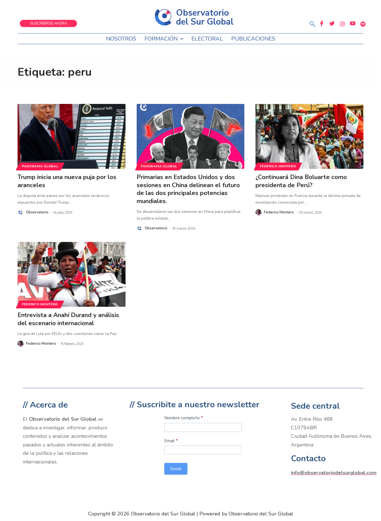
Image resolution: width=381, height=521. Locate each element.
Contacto (308, 458)
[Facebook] (322, 24)
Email (171, 441)
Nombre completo (183, 418)
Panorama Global (40, 166)
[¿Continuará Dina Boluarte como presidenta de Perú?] (309, 136)
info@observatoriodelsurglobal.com (334, 472)
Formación (161, 38)
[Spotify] (363, 24)
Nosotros (121, 38)
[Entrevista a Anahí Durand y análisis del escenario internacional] (72, 274)
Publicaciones (253, 38)
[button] (312, 24)
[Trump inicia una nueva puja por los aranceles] (72, 136)
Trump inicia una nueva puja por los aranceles (67, 181)
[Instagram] (342, 24)
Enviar (176, 469)
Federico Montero (278, 166)
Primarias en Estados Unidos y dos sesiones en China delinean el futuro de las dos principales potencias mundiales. (188, 189)
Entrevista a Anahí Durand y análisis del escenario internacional (68, 319)
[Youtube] (352, 24)
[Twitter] (332, 24)
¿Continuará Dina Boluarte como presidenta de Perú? (301, 181)
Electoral (207, 38)
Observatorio (37, 212)
